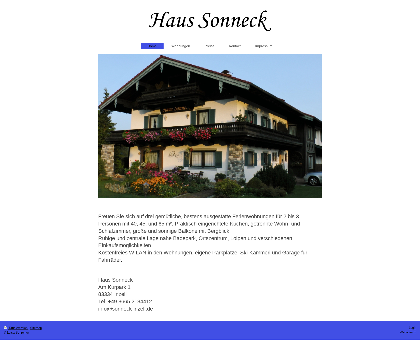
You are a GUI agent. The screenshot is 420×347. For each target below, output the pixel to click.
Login (412, 328)
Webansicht (408, 332)
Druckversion (18, 328)
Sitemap (36, 328)
